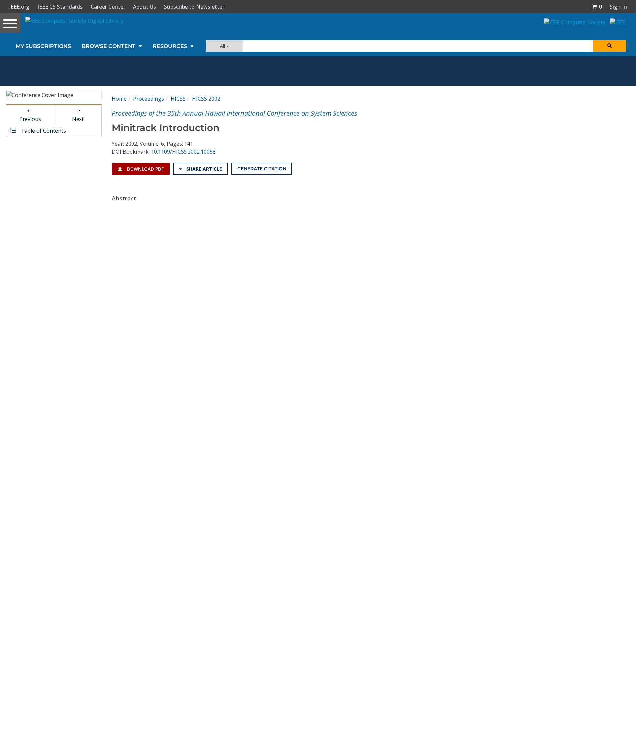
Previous (30, 119)
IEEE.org (19, 6)
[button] (597, 6)
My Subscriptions (43, 46)
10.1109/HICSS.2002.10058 (183, 151)
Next (78, 119)
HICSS (178, 98)
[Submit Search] (609, 46)
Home (119, 98)
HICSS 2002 (206, 98)
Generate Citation (261, 169)
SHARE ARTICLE (203, 169)
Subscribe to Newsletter (194, 6)
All (223, 46)
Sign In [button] (618, 6)
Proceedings (148, 98)
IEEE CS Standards (60, 6)
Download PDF (145, 169)
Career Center (108, 6)
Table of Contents (43, 130)
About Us (144, 6)
